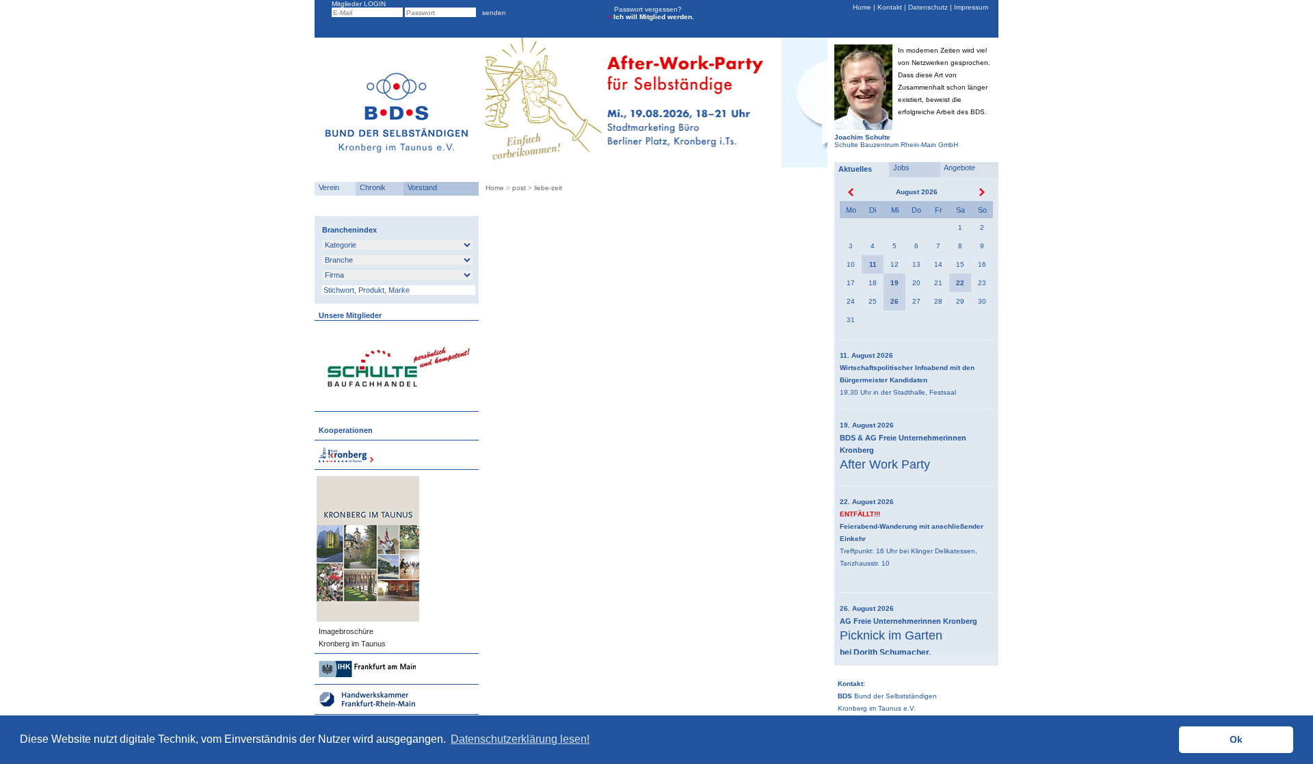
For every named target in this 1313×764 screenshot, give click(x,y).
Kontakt (889, 7)
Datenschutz (928, 7)
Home (863, 7)
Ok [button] (1236, 739)
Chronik (371, 187)
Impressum (970, 7)
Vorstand (420, 187)
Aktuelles (853, 169)
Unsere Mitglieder (348, 315)
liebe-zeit (548, 188)
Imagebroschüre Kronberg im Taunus (350, 637)
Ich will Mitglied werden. (651, 17)
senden (492, 12)
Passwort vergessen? (648, 9)
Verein (327, 187)
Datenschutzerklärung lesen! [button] (520, 739)
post (519, 188)
